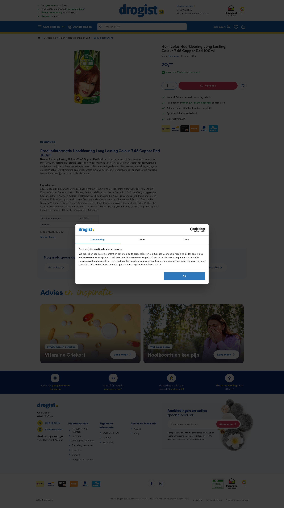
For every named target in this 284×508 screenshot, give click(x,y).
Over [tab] (186, 239)
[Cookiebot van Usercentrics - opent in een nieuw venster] (192, 229)
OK (184, 276)
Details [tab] (142, 239)
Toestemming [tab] (98, 239)
